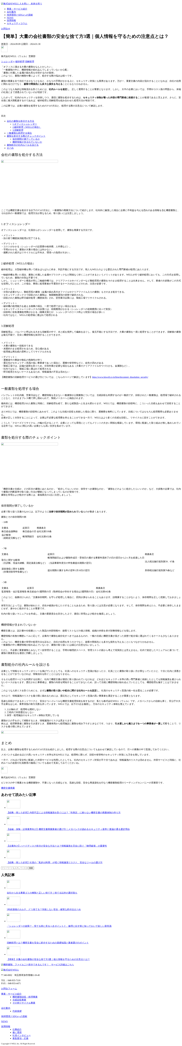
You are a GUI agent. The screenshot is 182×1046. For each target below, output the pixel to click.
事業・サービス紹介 (17, 9)
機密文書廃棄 (8, 788)
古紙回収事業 (19, 1000)
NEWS (10, 17)
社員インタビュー (22, 1035)
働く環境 (17, 1032)
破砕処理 (19, 61)
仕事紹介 (17, 1029)
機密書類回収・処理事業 (25, 997)
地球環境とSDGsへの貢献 (20, 15)
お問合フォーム (9, 988)
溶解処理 (29, 61)
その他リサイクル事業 (24, 1003)
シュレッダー (8, 61)
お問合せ (5, 28)
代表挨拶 (17, 1011)
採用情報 (11, 20)
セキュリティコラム (17, 23)
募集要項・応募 (20, 1038)
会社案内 (11, 12)
